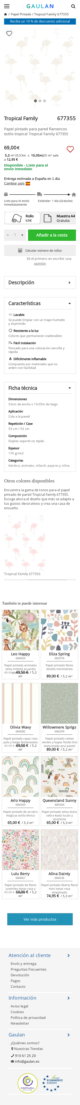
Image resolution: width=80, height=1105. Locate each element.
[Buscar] (74, 6)
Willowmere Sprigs (59, 727)
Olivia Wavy (20, 727)
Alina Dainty (59, 873)
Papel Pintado (21, 14)
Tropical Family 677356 (22, 574)
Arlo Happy (21, 800)
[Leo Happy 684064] (20, 630)
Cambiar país (14, 183)
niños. (66, 465)
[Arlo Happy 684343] (20, 776)
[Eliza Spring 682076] (59, 630)
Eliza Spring (59, 653)
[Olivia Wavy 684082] (20, 703)
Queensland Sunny (60, 800)
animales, (28, 465)
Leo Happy (20, 653)
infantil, (42, 465)
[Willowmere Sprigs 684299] (59, 703)
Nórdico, (14, 465)
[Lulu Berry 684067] (20, 850)
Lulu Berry (20, 873)
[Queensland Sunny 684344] (59, 776)
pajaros (53, 465)
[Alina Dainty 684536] (59, 850)
